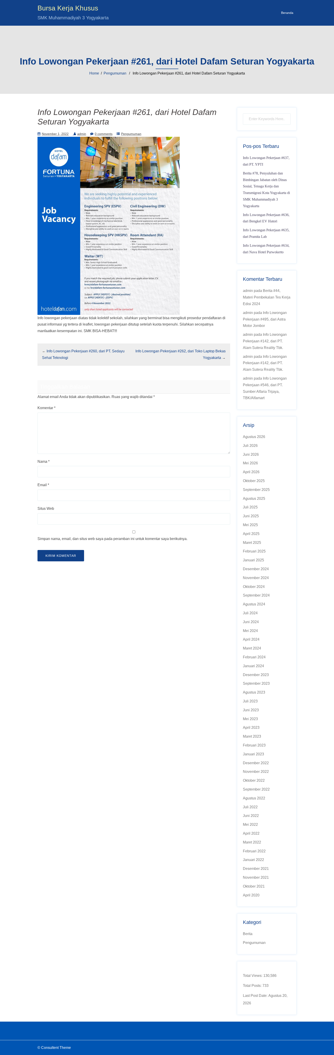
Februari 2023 (254, 745)
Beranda (287, 13)
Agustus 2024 (254, 604)
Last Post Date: (255, 996)
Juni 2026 (251, 454)
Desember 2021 (256, 869)
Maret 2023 (252, 736)
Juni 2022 (251, 816)
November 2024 (256, 578)
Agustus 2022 (254, 798)
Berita (247, 934)
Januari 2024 (253, 666)
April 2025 (251, 534)
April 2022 (251, 833)
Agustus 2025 (254, 498)
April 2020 (251, 895)
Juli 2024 (250, 613)
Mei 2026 (250, 463)
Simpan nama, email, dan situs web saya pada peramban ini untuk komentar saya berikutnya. (112, 539)
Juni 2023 (251, 710)
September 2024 (256, 595)
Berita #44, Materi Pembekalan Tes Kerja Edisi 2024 (266, 297)
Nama (43, 461)
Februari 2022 (254, 851)
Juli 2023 (250, 701)
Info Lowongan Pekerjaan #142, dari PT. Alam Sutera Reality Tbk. (265, 341)
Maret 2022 (252, 842)
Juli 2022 (250, 807)
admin (81, 134)
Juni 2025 (251, 516)
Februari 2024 (254, 657)
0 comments (103, 134)
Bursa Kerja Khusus (67, 8)
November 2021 (256, 877)
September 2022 (256, 789)
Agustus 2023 (254, 692)
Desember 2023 (256, 675)
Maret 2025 (252, 543)
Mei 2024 (250, 631)
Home (94, 73)
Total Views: (253, 976)
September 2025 (256, 490)
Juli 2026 (250, 446)
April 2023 (251, 727)
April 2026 (251, 472)
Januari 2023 (253, 754)
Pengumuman (115, 73)
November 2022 (256, 772)
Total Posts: (252, 986)
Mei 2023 (250, 719)
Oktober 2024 (254, 587)
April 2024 (251, 639)
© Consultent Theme (54, 1048)
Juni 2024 (251, 622)
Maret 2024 (252, 648)
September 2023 (256, 683)
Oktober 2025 (254, 481)
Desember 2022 (256, 763)
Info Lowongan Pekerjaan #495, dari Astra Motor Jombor (265, 319)
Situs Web (45, 508)
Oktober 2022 (254, 780)
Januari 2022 (253, 860)
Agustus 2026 (254, 437)
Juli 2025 (250, 507)
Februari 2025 (254, 551)
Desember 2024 (256, 569)
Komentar (46, 408)
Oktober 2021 (254, 886)
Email (43, 485)
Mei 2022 (250, 824)
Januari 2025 (253, 560)
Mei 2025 (250, 525)
